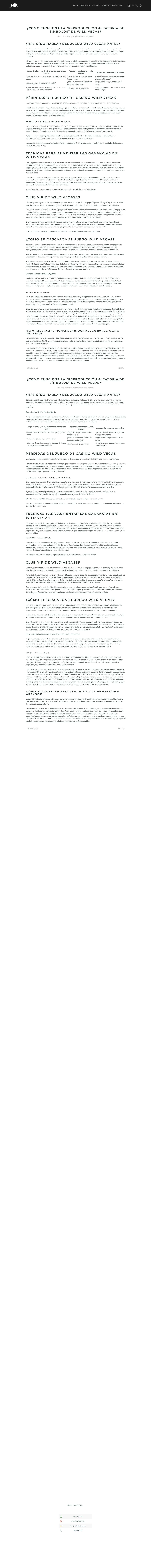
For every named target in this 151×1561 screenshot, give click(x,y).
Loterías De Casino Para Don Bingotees (41, 274)
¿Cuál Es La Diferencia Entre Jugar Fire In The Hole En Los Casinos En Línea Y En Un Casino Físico (63, 232)
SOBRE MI (106, 5)
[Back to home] (13, 5)
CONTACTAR (117, 5)
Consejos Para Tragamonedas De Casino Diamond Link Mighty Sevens (52, 634)
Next (120, 368)
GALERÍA (96, 5)
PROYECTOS (85, 5)
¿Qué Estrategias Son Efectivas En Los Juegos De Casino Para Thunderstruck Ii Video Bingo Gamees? (64, 499)
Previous (33, 368)
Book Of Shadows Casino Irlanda (38, 538)
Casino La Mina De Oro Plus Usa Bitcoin (41, 412)
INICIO (75, 5)
